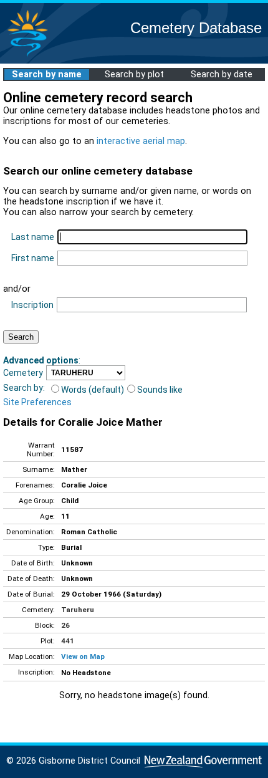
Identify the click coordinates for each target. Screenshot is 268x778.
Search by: (24, 388)
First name (32, 258)
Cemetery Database (196, 27)
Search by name (47, 74)
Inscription (32, 305)
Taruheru (77, 609)
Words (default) (92, 390)
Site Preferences (37, 402)
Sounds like (160, 390)
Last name (32, 237)
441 (67, 640)
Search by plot (134, 74)
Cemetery (23, 373)
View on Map (83, 656)
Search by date (221, 74)
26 (65, 625)
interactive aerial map (141, 141)
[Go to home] (27, 55)
